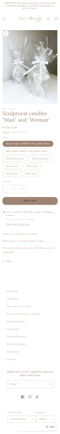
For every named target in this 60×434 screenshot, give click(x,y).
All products (13, 299)
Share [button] (9, 261)
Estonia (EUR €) (18, 419)
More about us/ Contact (19, 306)
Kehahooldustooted (16, 337)
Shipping (6, 132)
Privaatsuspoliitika (16, 322)
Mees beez (32, 166)
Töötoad (11, 359)
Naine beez (12, 166)
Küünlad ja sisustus (16, 344)
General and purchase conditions (23, 314)
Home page (12, 291)
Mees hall (31, 174)
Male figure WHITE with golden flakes (27, 151)
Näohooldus (13, 352)
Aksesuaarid (13, 329)
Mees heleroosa (40, 159)
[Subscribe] (49, 384)
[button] (4, 19)
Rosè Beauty (26, 431)
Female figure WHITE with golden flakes (28, 144)
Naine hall (11, 174)
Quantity (6, 181)
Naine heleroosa (15, 159)
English (42, 419)
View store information (18, 224)
